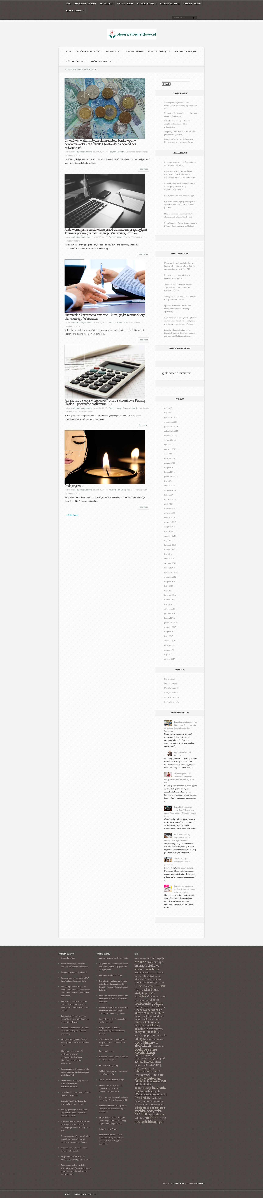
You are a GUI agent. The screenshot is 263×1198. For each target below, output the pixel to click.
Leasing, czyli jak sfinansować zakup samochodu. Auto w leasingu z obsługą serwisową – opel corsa (75, 1139)
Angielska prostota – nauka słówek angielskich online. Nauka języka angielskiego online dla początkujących (179, 174)
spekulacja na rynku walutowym (149, 1076)
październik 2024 (171, 426)
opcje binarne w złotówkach (146, 1044)
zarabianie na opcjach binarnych (150, 1119)
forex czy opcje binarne (153, 979)
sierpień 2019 (169, 526)
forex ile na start (150, 987)
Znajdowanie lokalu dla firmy (110, 975)
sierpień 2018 (169, 581)
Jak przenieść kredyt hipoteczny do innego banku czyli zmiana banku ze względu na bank (75, 1072)
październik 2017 (171, 622)
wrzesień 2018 (170, 577)
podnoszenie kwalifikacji (146, 1050)
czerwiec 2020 (170, 499)
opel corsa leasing (158, 1046)
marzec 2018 (169, 599)
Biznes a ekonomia (106, 1051)
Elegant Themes (178, 1183)
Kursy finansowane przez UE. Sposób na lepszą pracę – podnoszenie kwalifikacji (111, 1088)
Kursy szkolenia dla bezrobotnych (147, 1023)
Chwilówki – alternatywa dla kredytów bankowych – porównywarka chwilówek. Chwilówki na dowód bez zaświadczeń (100, 144)
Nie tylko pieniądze (146, 4)
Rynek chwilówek (68, 958)
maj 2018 (168, 590)
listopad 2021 (169, 472)
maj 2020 (168, 504)
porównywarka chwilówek (144, 1056)
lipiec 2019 (168, 531)
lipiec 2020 (169, 495)
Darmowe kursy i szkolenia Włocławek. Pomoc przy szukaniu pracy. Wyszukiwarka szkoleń (179, 186)
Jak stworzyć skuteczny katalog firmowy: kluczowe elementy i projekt (185, 889)
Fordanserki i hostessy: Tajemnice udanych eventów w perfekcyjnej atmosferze (112, 1108)
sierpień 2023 (170, 440)
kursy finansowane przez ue (150, 1008)
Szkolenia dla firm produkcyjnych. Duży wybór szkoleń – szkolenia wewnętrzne (112, 1042)
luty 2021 (168, 481)
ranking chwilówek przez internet (148, 1068)
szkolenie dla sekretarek (150, 1108)
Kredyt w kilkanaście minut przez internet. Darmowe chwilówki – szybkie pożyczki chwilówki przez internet (179, 333)
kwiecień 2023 (170, 458)
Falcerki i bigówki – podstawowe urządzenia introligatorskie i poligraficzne (177, 123)
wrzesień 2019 (170, 522)
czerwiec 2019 (170, 536)
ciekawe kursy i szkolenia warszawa (147, 968)
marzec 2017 (169, 650)
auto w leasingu (140, 959)
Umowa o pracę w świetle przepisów (113, 958)
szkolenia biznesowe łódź (150, 1081)
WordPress (200, 1183)
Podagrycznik (74, 485)
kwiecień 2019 (170, 545)
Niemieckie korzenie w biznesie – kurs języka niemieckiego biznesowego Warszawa (105, 317)
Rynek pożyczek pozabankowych (74, 972)
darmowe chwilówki (156, 973)
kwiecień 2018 (170, 595)
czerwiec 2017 (170, 640)
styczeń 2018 (169, 609)
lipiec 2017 (168, 636)
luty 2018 (168, 604)
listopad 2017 (169, 618)
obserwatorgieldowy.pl (83, 152)
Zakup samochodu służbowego (111, 1079)
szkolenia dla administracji (143, 1086)
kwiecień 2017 (169, 645)
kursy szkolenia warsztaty (149, 1027)
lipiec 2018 (168, 586)
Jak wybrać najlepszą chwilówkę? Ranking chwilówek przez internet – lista (75, 1042)
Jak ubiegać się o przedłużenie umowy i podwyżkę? (177, 861)
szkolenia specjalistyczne (151, 1104)
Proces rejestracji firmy (108, 1065)
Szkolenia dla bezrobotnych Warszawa (150, 1090)
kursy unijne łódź (145, 1032)
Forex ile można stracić (149, 984)
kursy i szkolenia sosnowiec (148, 1019)
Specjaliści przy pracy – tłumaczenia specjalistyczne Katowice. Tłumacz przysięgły (113, 998)
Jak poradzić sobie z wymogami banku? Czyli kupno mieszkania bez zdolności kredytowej (75, 1019)
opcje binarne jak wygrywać (154, 1039)
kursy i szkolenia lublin (149, 1013)
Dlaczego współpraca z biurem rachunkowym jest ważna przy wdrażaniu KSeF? (180, 105)
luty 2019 (168, 554)
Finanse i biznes (125, 4)
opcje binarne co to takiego (151, 1037)
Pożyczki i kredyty (192, 4)
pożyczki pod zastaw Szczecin (150, 1059)
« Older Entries (72, 515)
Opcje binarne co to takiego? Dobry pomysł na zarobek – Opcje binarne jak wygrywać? (113, 966)
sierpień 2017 (169, 631)
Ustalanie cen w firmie (108, 1129)
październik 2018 (171, 572)
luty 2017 (167, 654)
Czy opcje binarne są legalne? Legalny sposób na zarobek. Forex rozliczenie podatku (179, 204)
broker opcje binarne (150, 960)
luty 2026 (168, 412)
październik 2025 (171, 417)
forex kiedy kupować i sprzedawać (147, 993)
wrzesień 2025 (170, 422)
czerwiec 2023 (170, 449)
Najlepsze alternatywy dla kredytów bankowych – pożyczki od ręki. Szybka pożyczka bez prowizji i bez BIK (179, 266)
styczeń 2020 (169, 517)
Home (68, 4)
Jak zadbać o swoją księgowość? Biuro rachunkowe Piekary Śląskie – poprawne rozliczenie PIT (105, 402)
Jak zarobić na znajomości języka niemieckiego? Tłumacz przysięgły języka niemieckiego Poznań (112, 1120)
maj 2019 (168, 540)
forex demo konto (146, 982)
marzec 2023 (169, 463)
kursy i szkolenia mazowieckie (149, 1016)
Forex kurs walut (157, 996)
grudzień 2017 (170, 613)
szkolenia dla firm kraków (151, 1096)
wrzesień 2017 (170, 627)
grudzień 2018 (170, 563)
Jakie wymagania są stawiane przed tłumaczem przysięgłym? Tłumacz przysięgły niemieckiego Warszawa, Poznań (106, 231)
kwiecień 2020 (170, 508)
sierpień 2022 (170, 467)
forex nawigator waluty (143, 1000)
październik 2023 (171, 431)
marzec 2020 (169, 513)
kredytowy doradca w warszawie (146, 1007)
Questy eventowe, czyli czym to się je (179, 195)
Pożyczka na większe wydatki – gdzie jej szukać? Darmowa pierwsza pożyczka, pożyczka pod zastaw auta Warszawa (180, 320)
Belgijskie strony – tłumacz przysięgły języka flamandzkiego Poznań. (112, 1030)
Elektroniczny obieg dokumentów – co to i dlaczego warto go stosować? (177, 837)
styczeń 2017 (169, 659)
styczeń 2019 (169, 558)
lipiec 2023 (168, 444)
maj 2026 (168, 408)
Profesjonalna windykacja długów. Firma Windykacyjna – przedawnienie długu (74, 1083)
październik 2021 (171, 476)
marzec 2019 (169, 549)
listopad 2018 (169, 567)
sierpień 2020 (170, 490)
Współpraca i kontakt (85, 4)
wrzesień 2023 (170, 435)
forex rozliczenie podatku (149, 1001)
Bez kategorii (106, 4)
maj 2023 (168, 453)
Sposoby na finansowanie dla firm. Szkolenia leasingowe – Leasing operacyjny (178, 308)
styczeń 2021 (169, 485)
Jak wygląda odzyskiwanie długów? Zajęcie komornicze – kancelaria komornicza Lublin (178, 287)
